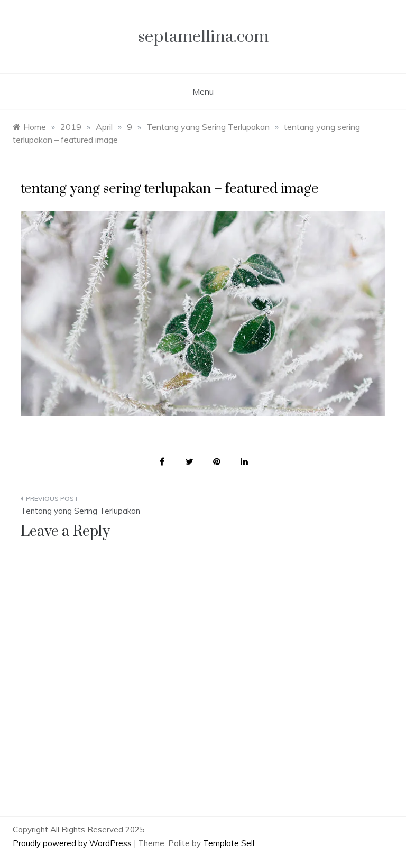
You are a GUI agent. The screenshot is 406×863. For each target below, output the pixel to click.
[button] (203, 313)
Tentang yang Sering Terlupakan (80, 511)
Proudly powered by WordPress (73, 843)
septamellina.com (203, 36)
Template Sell (228, 843)
